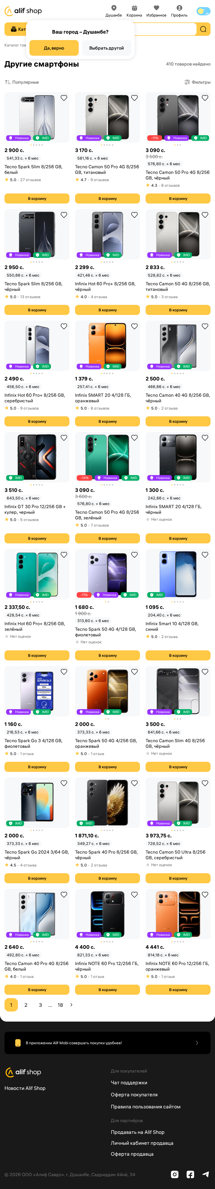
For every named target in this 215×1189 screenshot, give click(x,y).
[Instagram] (174, 1174)
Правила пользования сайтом (146, 1106)
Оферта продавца (132, 1154)
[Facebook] (190, 1174)
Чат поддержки (129, 1082)
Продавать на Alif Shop (138, 1132)
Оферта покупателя (134, 1094)
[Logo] (54, 1072)
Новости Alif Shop (25, 1088)
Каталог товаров (19, 45)
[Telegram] (206, 1174)
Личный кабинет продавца (142, 1143)
